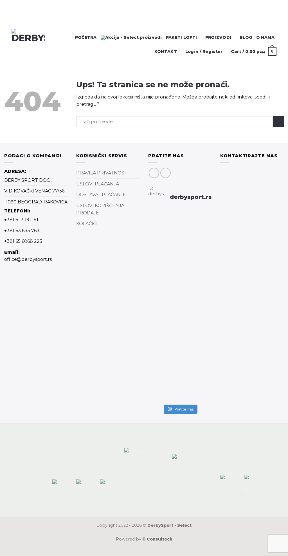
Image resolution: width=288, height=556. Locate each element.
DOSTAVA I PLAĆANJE (101, 194)
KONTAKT (165, 51)
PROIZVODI (218, 37)
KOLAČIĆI (87, 223)
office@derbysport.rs (28, 259)
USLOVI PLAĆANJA (97, 184)
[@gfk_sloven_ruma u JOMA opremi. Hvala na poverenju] (202, 239)
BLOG (246, 37)
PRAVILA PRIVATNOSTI (102, 173)
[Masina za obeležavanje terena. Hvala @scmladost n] (158, 347)
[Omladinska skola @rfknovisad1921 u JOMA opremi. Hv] (158, 246)
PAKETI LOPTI (181, 37)
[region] (40, 18)
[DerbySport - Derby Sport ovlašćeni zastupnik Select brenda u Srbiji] (34, 46)
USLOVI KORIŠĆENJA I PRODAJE (101, 209)
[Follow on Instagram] (165, 173)
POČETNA (86, 37)
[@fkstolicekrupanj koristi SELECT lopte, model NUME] (180, 253)
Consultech (159, 539)
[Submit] (278, 121)
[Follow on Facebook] (154, 173)
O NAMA (265, 37)
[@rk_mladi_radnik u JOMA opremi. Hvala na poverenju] (180, 318)
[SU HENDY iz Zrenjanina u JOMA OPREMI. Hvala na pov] (202, 326)
